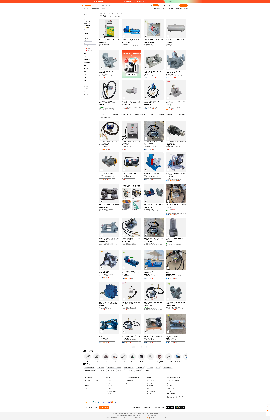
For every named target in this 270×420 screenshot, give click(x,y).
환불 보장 (108, 383)
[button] (151, 5)
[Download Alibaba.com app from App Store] (170, 407)
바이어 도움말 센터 (151, 380)
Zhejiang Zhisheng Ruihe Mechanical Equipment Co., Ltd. (131, 107)
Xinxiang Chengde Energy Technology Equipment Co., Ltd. (176, 45)
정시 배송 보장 (109, 385)
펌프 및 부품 (116, 13)
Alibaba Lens (93, 407)
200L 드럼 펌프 (111, 370)
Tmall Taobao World (128, 413)
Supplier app (136, 407)
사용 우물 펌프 (115, 114)
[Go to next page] (154, 347)
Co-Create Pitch (88, 383)
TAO (146, 413)
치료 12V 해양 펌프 (180, 114)
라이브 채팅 (149, 383)
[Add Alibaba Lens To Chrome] (104, 407)
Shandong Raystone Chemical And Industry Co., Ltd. (154, 147)
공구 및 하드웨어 (107, 13)
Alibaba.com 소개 (89, 377)
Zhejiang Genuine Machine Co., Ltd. (151, 75)
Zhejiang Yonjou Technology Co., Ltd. (107, 178)
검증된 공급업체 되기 (171, 388)
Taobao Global (141, 413)
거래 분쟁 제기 (150, 385)
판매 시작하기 (170, 383)
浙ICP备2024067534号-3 (170, 417)
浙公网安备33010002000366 (158, 417)
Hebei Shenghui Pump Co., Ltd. (150, 107)
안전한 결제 (108, 380)
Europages (155, 413)
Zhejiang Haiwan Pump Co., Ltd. (128, 178)
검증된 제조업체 (129, 380)
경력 (86, 388)
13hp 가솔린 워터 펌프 (129, 367)
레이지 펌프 (148, 370)
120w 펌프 (153, 114)
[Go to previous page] (131, 347)
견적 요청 (128, 383)
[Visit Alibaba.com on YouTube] (179, 397)
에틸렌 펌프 (102, 370)
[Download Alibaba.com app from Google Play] (180, 407)
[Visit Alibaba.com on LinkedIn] (171, 397)
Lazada (135, 413)
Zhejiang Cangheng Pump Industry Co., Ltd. (175, 147)
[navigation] (90, 180)
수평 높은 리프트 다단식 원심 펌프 (114, 367)
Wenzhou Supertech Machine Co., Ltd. (152, 45)
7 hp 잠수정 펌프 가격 (168, 367)
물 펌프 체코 (161, 114)
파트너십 (169, 391)
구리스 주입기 (138, 370)
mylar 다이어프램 (141, 367)
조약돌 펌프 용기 (121, 370)
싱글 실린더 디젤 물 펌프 (126, 114)
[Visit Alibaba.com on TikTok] (182, 397)
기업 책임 (87, 385)
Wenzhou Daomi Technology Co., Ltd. (107, 147)
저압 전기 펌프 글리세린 (89, 367)
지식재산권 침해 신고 (151, 391)
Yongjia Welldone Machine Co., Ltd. (107, 75)
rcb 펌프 (158, 367)
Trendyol (150, 413)
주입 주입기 (137, 114)
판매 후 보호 (108, 388)
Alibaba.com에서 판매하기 (173, 380)
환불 (148, 388)
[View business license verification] (147, 418)
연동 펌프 (130, 370)
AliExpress (115, 413)
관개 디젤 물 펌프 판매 (105, 117)
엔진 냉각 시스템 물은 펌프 (90, 370)
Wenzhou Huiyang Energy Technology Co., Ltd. (109, 45)
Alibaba (100, 13)
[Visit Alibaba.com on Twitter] (174, 397)
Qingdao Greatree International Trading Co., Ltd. (109, 109)
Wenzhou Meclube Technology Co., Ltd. (130, 45)
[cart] (169, 5)
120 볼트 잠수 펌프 (104, 114)
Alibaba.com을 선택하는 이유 (91, 380)
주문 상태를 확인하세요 (172, 385)
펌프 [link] (122, 13)
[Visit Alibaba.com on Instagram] (176, 397)
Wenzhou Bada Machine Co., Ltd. (173, 108)
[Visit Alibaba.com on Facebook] (168, 397)
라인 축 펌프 (150, 367)
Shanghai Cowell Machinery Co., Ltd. (174, 75)
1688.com (120, 413)
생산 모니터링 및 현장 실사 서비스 (113, 391)
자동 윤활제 (170, 114)
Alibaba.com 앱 (147, 407)
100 (151, 347)
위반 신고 (149, 393)
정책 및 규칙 (108, 393)
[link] (268, 406)
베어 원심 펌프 (101, 367)
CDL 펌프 (145, 114)
